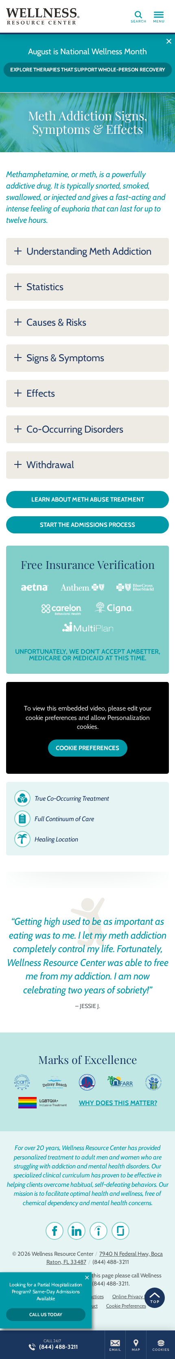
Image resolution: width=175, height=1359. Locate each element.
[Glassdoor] (120, 1231)
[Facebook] (54, 1231)
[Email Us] (115, 1344)
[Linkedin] (76, 1231)
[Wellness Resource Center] (42, 16)
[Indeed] (98, 1231)
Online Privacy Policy (134, 1296)
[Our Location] (136, 1344)
